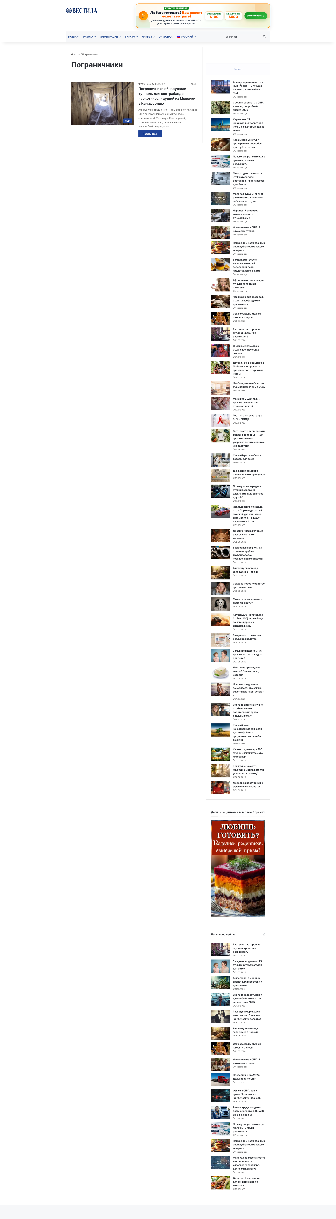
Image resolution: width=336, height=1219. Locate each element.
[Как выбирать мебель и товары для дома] (220, 460)
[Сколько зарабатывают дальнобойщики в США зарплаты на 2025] (220, 999)
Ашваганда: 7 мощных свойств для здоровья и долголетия (247, 981)
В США (72, 36)
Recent (238, 69)
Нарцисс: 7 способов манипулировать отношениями (245, 214)
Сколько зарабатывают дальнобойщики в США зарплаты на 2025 (247, 998)
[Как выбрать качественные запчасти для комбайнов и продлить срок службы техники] (220, 730)
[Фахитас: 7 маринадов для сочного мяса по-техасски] (220, 1182)
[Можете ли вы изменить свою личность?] (220, 604)
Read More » (150, 133)
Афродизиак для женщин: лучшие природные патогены (248, 284)
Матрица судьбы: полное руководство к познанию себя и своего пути (248, 197)
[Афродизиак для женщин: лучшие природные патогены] (220, 284)
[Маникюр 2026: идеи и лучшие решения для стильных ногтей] (220, 403)
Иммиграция (109, 36)
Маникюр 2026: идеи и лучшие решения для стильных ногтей (246, 402)
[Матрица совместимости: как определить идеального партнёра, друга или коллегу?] (220, 1162)
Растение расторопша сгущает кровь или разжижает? (246, 333)
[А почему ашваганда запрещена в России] (220, 572)
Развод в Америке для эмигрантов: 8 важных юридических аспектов (247, 1015)
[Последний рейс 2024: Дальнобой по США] (220, 1079)
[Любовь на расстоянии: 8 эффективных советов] (220, 787)
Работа (88, 36)
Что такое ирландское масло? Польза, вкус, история (246, 671)
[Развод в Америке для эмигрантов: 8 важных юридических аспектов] (220, 1016)
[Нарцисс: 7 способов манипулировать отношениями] (220, 215)
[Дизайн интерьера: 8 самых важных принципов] (220, 475)
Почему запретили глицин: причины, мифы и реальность (249, 160)
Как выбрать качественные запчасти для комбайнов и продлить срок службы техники (247, 732)
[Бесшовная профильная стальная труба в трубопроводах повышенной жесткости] (220, 552)
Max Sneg (146, 84)
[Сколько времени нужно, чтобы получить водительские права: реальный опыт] (220, 709)
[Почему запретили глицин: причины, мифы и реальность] (220, 161)
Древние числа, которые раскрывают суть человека (248, 534)
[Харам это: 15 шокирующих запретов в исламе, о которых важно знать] (220, 124)
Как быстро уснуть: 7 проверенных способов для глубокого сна (247, 143)
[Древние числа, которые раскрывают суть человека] (220, 535)
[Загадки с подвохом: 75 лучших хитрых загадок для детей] (220, 655)
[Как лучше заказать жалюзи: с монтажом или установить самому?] (220, 770)
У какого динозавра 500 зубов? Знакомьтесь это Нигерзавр (248, 753)
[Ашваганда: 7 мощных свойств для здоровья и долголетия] (220, 982)
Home (76, 54)
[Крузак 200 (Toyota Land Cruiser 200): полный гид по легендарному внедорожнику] (220, 619)
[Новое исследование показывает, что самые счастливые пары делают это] (220, 689)
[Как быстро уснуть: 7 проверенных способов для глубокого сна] (220, 144)
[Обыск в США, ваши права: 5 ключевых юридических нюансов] (220, 1095)
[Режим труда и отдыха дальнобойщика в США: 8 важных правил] (220, 1112)
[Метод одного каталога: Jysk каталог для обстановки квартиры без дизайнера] (220, 178)
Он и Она (165, 36)
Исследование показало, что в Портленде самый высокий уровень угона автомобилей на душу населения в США (248, 514)
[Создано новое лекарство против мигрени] (220, 588)
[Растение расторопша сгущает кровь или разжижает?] (220, 334)
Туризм (130, 36)
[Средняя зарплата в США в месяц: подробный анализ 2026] (220, 107)
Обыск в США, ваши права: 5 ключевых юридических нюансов (247, 1094)
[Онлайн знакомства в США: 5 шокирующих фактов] (220, 350)
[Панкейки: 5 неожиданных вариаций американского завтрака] (220, 247)
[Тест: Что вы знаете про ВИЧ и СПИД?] (220, 420)
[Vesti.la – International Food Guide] (82, 10)
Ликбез (147, 36)
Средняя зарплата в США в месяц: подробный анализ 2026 (248, 106)
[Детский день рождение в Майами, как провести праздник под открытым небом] (220, 367)
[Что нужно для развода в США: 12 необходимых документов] (220, 301)
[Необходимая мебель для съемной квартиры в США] (220, 388)
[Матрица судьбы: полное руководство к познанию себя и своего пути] (220, 198)
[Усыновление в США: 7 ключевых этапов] (220, 232)
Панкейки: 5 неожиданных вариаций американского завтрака (249, 246)
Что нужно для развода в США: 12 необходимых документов (248, 300)
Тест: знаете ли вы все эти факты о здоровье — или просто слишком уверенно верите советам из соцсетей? (249, 438)
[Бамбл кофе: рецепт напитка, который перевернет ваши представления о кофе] (220, 264)
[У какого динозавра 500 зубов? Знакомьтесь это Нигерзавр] (220, 754)
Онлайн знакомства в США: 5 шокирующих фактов (246, 349)
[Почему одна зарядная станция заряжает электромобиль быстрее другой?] (220, 491)
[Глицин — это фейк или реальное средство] (220, 640)
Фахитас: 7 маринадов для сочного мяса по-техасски (246, 1182)
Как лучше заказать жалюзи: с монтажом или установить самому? (248, 769)
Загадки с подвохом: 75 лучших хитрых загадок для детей (247, 654)
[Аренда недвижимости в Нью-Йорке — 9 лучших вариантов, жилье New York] (220, 86)
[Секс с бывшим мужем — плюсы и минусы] (220, 318)
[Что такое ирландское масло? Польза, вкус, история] (220, 672)
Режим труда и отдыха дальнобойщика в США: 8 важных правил (248, 1111)
